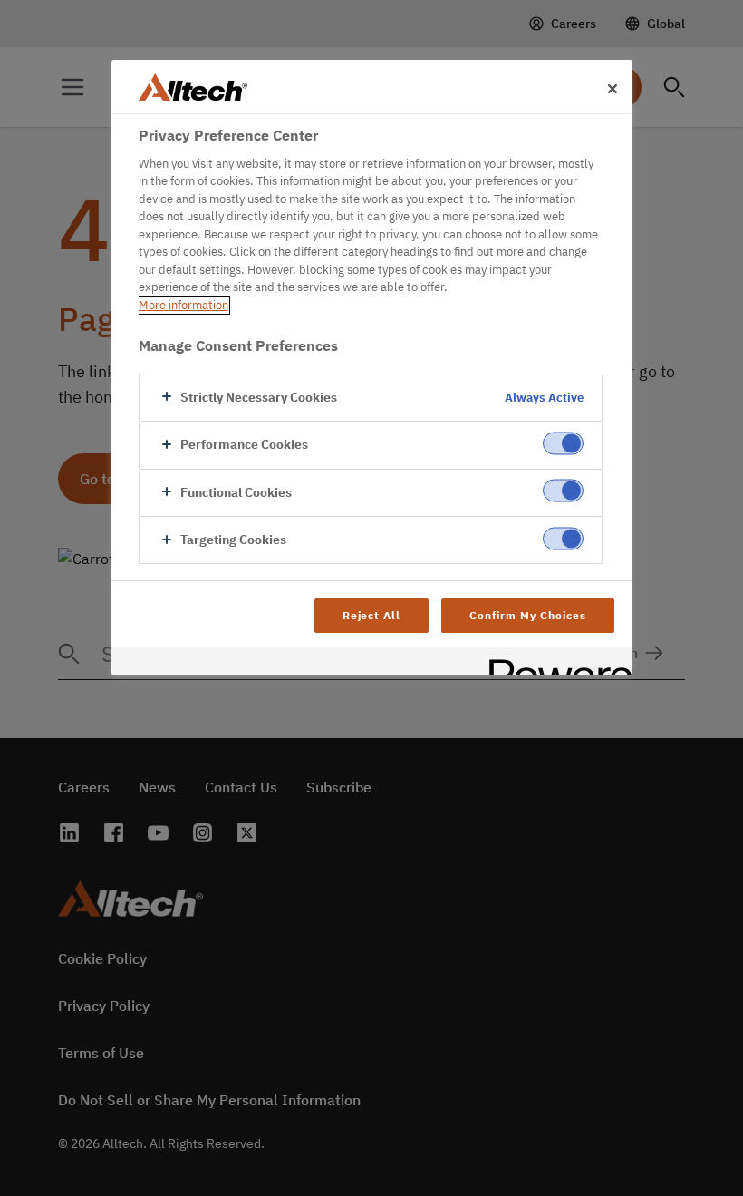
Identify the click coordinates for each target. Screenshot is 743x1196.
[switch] (563, 444)
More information (183, 305)
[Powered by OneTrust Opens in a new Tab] (554, 663)
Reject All (372, 615)
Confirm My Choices (527, 615)
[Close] (612, 89)
